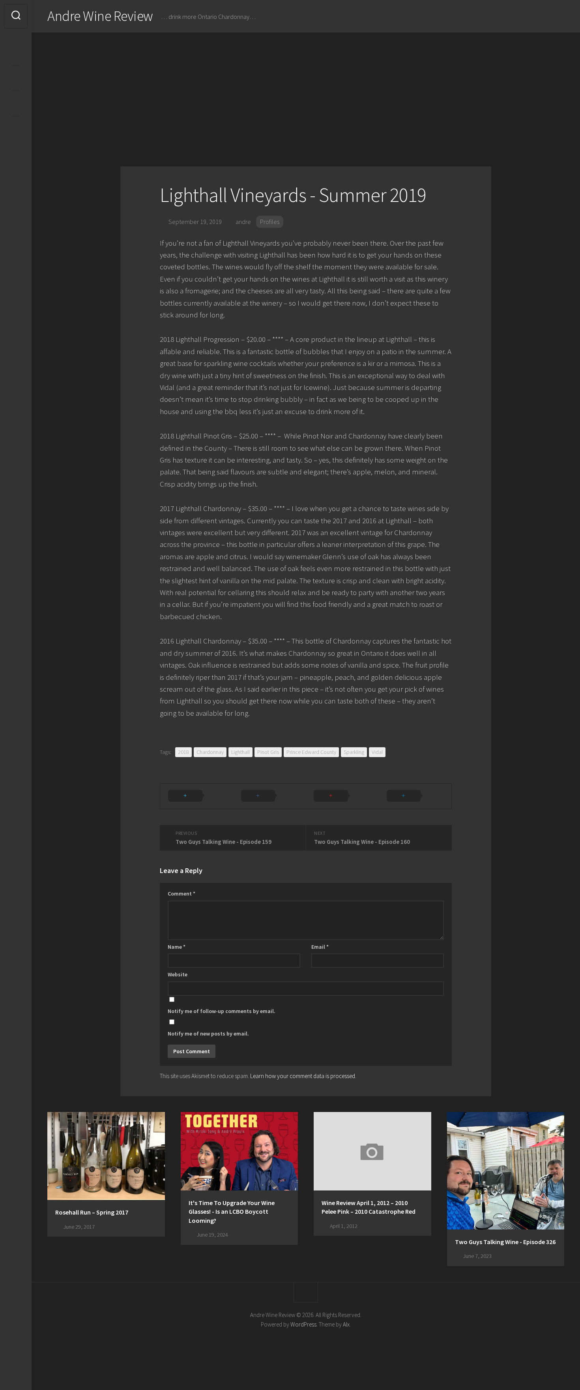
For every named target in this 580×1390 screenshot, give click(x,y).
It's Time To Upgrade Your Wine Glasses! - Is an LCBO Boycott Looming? (232, 1211)
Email (320, 946)
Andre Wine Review (100, 16)
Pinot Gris (268, 752)
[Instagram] (16, 53)
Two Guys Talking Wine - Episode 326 (505, 1242)
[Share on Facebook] (269, 796)
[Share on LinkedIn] (415, 796)
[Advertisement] (306, 91)
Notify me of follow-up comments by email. (221, 1011)
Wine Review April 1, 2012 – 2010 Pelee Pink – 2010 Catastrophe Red (368, 1207)
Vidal (377, 752)
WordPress (303, 1324)
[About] (16, 78)
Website (177, 974)
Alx (346, 1324)
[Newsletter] (16, 103)
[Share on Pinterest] (342, 796)
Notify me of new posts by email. (208, 1033)
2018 (183, 752)
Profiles (269, 222)
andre (243, 222)
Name (176, 946)
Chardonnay (210, 752)
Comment (181, 893)
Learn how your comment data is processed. (303, 1076)
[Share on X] (196, 796)
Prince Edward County (311, 752)
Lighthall (240, 752)
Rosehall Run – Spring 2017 (91, 1212)
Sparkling (354, 752)
